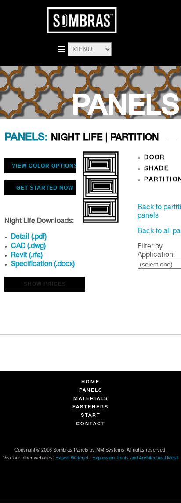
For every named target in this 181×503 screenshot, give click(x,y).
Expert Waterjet (71, 457)
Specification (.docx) (43, 264)
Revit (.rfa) (27, 255)
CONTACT (90, 424)
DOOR (154, 158)
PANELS (90, 390)
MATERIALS (90, 399)
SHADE (156, 169)
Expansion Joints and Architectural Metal (135, 457)
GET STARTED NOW (44, 188)
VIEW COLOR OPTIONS (45, 166)
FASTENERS (90, 407)
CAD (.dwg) (28, 246)
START (91, 415)
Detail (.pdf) (29, 237)
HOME (90, 382)
